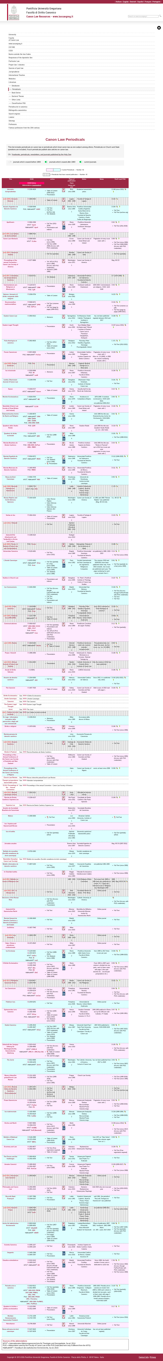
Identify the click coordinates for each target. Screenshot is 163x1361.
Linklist (11, 117)
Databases (14, 86)
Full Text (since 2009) (121, 873)
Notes (102, 179)
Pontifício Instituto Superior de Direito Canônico (84, 445)
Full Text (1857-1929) (121, 1227)
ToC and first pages (53, 1056)
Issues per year (71, 186)
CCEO (11, 51)
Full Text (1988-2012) (121, 437)
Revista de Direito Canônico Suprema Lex (40, 805)
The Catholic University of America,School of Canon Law (84, 1062)
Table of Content (52, 200)
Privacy (153, 1357)
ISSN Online (31, 183)
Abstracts (50, 317)
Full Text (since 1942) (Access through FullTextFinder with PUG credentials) (53, 1265)
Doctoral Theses (16, 96)
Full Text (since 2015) (121, 555)
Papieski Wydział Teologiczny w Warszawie (84, 366)
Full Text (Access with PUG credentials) (52, 901)
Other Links (14, 100)
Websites (12, 79)
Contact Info (144, 1357)
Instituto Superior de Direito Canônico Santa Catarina (84, 1247)
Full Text (49, 208)
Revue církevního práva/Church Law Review (41, 777)
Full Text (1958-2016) (121, 1104)
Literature (12, 82)
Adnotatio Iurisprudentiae (35, 780)
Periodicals (15, 89)
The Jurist (30, 709)
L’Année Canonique (33, 699)
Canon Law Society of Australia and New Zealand (84, 690)
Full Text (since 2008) (121, 1170)
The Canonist (31, 701)
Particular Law (14, 61)
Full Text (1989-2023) (121, 954)
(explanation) (36, 185)
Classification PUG (17, 103)
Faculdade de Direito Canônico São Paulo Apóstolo (84, 800)
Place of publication (72, 180)
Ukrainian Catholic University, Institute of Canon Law (84, 818)
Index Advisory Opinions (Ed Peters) (51, 509)
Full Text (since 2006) (121, 242)
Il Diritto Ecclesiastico (34, 696)
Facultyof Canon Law (14, 39)
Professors (13, 124)
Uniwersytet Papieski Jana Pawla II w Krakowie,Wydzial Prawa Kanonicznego (84, 1168)
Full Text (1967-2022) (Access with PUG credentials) (53, 1028)
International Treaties (17, 75)
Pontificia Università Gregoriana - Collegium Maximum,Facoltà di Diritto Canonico (84, 1290)
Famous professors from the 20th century (24, 128)
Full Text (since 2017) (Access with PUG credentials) (121, 1131)
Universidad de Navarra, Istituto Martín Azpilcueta (84, 618)
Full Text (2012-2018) (121, 1209)
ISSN (31, 179)
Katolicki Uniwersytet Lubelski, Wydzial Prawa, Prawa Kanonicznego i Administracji (84, 490)
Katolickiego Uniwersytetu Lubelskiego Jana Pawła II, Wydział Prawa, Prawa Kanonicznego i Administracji (84, 1214)
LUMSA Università (84, 670)
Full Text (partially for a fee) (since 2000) (52, 564)
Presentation (51, 195)
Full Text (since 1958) (121, 1272)
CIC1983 (12, 47)
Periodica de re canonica (18, 107)
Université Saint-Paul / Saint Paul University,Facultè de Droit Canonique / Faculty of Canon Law (84, 1029)
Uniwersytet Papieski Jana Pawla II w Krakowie (84, 1159)
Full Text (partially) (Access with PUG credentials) (53, 1230)
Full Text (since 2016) (121, 1317)
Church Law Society (84, 1075)
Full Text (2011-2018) (120, 226)
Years (72, 183)
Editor (84, 179)
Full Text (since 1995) (121, 1078)
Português (156, 2)
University (12, 35)
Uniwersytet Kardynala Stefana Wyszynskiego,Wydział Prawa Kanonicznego (84, 1104)
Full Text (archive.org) (121, 212)
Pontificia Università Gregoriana (43, 8)
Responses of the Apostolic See (20, 58)
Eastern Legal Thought (34, 704)
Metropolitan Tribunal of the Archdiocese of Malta (84, 546)
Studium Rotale (84, 426)
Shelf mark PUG (120, 179)
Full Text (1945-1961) (121, 1013)
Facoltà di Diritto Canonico (41, 12)
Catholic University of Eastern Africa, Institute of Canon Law (84, 664)
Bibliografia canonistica (18, 110)
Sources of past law (16, 68)
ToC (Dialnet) (51, 214)
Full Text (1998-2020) (121, 1115)
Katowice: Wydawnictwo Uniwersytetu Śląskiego (84, 1189)
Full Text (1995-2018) (121, 1076)
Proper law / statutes (17, 65)
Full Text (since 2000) (121, 865)
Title (10, 179)
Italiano (119, 2)
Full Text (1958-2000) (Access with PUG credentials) (53, 246)
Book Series (15, 93)
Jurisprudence (14, 72)
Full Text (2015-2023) (121, 1188)
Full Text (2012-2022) (121, 344)
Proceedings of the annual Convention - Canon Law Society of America (49, 785)
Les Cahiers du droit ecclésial (36, 712)
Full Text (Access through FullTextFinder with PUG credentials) (121, 593)
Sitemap (12, 121)
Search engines (14, 114)
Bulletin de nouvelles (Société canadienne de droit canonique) (46, 859)
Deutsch (133, 2)
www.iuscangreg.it (15, 44)
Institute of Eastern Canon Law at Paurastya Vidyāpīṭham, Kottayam (85, 334)
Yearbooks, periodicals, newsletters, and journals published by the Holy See (41, 154)
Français (148, 2)
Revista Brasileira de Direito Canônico (39, 752)
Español (140, 2)
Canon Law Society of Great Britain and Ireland (84, 241)
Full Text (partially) (53, 254)
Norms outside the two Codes (20, 54)
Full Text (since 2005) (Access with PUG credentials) (121, 758)
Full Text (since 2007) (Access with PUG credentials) (121, 969)
